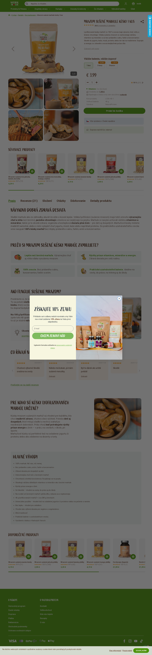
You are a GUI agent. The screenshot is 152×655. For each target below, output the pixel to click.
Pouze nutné (127, 651)
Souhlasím (141, 651)
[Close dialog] (119, 298)
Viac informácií (115, 651)
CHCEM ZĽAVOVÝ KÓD (53, 336)
